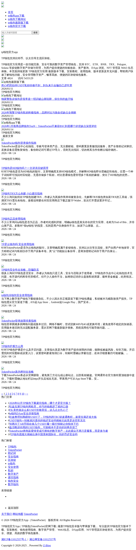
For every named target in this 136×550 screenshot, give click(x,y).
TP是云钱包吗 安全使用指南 (17, 244)
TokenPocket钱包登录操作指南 (18, 142)
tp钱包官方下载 (17, 26)
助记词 (12, 453)
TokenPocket (15, 449)
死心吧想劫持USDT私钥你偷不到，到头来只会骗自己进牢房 (36, 85)
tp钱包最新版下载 (18, 22)
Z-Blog (47, 545)
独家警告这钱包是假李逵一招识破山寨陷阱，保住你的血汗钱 (37, 99)
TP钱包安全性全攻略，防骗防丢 (20, 269)
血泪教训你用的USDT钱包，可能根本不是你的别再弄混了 (43, 427)
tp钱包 (11, 463)
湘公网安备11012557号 (42, 539)
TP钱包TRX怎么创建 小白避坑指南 (21, 193)
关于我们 (6, 514)
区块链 (12, 460)
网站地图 (18, 514)
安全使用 (13, 467)
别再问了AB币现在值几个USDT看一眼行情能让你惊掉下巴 (44, 423)
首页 (10, 12)
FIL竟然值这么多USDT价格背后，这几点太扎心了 (38, 410)
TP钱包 (12, 446)
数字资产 (13, 473)
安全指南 (13, 456)
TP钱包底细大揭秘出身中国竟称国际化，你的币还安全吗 (44, 434)
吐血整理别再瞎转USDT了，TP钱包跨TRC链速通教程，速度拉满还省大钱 (53, 417)
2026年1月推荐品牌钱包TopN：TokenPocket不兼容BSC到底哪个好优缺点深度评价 (49, 126)
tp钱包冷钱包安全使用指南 (17, 295)
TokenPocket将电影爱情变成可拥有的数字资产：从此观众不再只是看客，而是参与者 (58, 430)
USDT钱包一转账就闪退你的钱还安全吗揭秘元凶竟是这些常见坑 (47, 420)
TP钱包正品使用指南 (13, 218)
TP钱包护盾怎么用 (12, 346)
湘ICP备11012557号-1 (14, 539)
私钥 (10, 470)
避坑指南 (13, 477)
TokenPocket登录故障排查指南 (18, 320)
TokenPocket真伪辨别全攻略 (17, 371)
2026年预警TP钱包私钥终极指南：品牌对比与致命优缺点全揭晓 (38, 112)
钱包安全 (13, 480)
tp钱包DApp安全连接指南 (24, 413)
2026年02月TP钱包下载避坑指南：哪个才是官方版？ (40, 403)
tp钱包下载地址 (17, 19)
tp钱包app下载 (16, 15)
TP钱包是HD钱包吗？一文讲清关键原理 (24, 168)
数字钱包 (13, 484)
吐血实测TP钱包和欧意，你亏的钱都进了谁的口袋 (38, 406)
